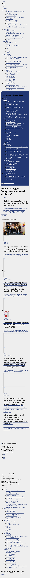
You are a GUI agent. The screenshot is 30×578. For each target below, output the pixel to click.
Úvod (5, 8)
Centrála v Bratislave (12, 73)
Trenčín (8, 49)
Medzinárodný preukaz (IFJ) (14, 38)
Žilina (7, 52)
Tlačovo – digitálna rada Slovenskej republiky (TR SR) (16, 25)
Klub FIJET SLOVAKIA (12, 58)
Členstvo (6, 29)
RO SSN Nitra (10, 76)
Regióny (5, 41)
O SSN (5, 10)
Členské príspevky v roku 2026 (15, 33)
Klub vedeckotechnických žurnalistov (17, 67)
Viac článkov (4, 215)
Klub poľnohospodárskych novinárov (17, 64)
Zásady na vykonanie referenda (15, 27)
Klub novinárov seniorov (13, 63)
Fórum (8, 39)
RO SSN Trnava (10, 80)
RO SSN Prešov (10, 77)
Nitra (7, 47)
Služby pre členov (11, 36)
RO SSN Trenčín (11, 79)
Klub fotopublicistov (12, 60)
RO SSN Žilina (10, 82)
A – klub (8, 55)
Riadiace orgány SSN (12, 20)
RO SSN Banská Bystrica (13, 72)
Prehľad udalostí (14, 45)
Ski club (8, 69)
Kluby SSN (9, 19)
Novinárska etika (11, 16)
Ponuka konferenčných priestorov (16, 86)
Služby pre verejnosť (9, 83)
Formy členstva (10, 30)
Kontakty (6, 70)
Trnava (8, 51)
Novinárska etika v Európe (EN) (15, 17)
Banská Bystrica (11, 42)
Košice (8, 44)
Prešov (8, 48)
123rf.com (3, 574)
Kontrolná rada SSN (12, 22)
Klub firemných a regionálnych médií (17, 57)
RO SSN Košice (10, 74)
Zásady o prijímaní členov (13, 35)
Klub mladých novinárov (13, 61)
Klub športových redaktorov (14, 66)
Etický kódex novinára (12, 14)
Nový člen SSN (10, 32)
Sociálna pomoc (11, 23)
